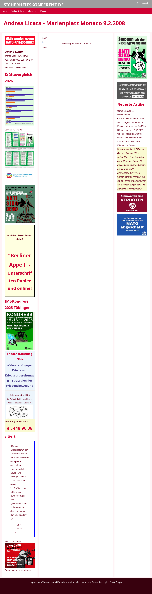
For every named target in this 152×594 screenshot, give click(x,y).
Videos (45, 582)
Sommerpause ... (125, 110)
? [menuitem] (137, 3)
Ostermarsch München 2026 (130, 118)
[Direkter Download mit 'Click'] (20, 150)
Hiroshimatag (123, 114)
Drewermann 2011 (126, 149)
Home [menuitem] (4, 11)
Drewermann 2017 (126, 172)
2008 (44, 38)
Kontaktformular (58, 582)
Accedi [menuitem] (145, 3)
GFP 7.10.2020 (19, 528)
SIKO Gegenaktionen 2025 (130, 122)
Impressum (35, 582)
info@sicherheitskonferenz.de (87, 582)
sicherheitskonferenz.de (34, 5)
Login (105, 582)
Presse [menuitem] (43, 11)
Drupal (119, 582)
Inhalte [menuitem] (30, 11)
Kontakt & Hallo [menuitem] (17, 11)
